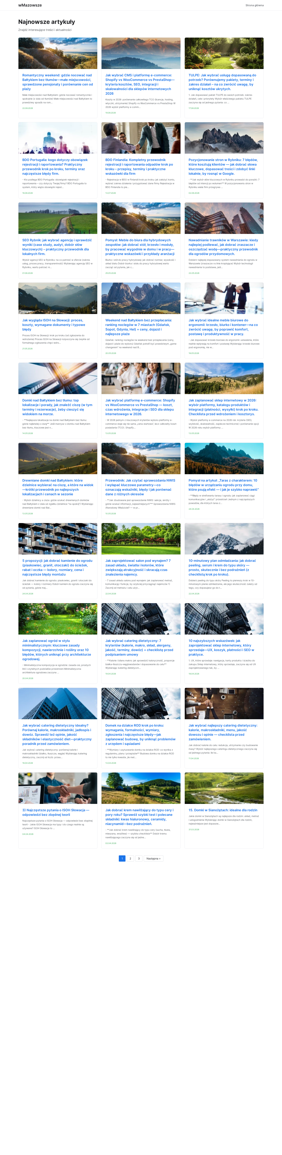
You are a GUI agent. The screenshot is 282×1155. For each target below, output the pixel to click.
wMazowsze (30, 5)
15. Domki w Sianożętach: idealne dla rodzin (223, 810)
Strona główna (255, 5)
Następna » (154, 858)
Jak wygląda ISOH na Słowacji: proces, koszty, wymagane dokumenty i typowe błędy (53, 324)
